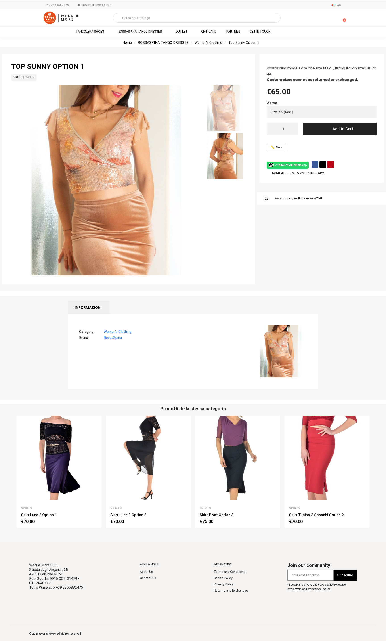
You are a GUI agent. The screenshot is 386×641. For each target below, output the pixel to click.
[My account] (327, 18)
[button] (342, 17)
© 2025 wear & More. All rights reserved (55, 633)
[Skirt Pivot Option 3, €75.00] (237, 472)
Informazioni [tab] (88, 307)
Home (127, 42)
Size (276, 147)
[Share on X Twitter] (322, 164)
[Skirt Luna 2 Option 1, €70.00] (59, 472)
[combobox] (197, 17)
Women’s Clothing (208, 42)
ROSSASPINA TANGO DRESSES (163, 42)
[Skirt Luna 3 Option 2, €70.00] (148, 472)
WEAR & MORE (70, 17)
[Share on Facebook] (315, 164)
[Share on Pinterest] (330, 164)
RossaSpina (113, 338)
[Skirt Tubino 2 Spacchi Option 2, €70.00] (327, 472)
